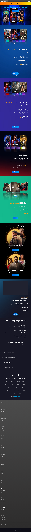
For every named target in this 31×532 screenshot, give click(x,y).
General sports (3, 440)
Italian (2, 480)
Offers (2, 420)
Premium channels (3, 418)
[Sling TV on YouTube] (1, 524)
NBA (1, 445)
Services (2, 404)
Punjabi (2, 471)
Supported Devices (17, 396)
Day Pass (2, 416)
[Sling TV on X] (5, 524)
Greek (2, 482)
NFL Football (2, 447)
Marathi (2, 475)
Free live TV (2, 426)
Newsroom (2, 497)
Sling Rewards (3, 501)
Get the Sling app (3, 435)
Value (2, 492)
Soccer (2, 456)
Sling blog (2, 430)
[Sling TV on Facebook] (2, 524)
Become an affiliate (3, 519)
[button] (15, 11)
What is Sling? (3, 490)
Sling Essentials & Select (4, 409)
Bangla (2, 473)
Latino (2, 511)
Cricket (2, 461)
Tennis (2, 452)
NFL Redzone (3, 454)
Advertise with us (3, 517)
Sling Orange (2, 411)
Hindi (1, 466)
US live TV (2, 509)
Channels (2, 428)
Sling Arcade (2, 499)
